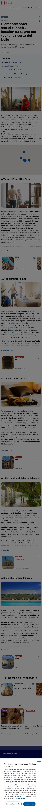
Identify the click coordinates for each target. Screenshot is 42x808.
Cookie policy (20, 798)
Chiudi (39, 761)
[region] (21, 783)
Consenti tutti (29, 804)
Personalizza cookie (13, 804)
